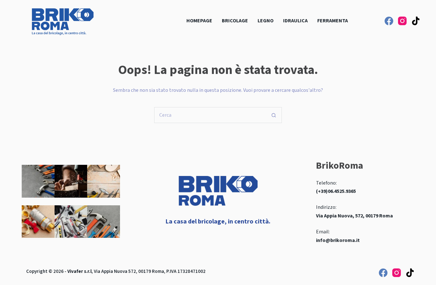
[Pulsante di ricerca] (274, 115)
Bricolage (235, 20)
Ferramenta (332, 20)
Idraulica (295, 20)
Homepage (199, 20)
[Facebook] (389, 21)
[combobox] (210, 115)
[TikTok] (415, 21)
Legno (266, 20)
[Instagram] (402, 21)
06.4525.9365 (342, 191)
